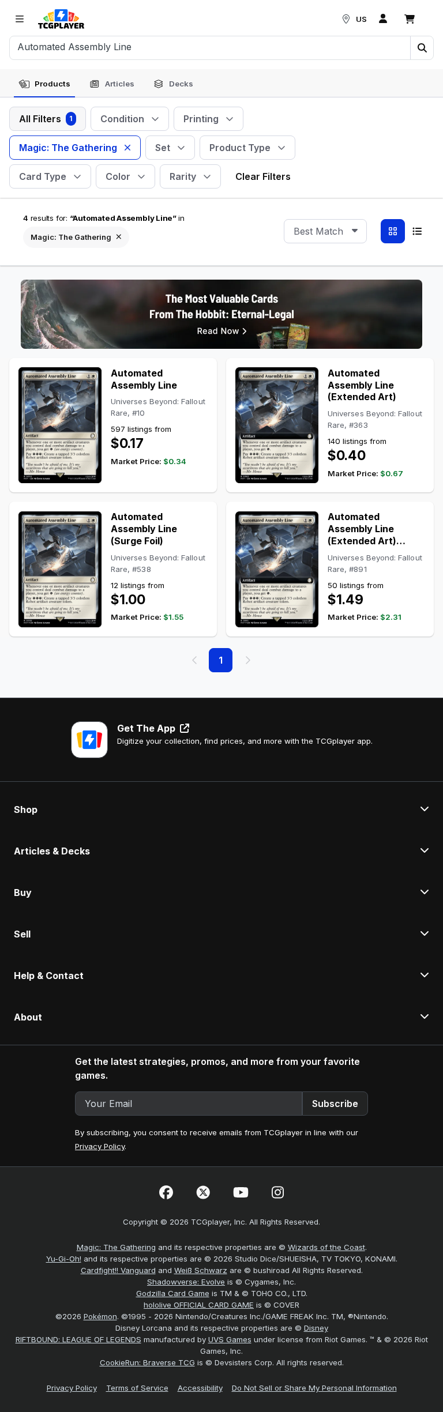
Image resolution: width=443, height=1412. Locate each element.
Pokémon (100, 1316)
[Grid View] (393, 231)
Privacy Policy (100, 1146)
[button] (421, 47)
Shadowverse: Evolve (186, 1281)
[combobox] (325, 231)
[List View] (417, 231)
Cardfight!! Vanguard (118, 1270)
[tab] (44, 84)
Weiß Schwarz (200, 1270)
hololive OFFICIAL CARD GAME (199, 1304)
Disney (316, 1327)
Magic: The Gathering (116, 1247)
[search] (210, 46)
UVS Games (229, 1339)
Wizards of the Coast (326, 1247)
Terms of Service (137, 1387)
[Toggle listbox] (355, 231)
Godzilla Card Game (172, 1293)
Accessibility (200, 1387)
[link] (61, 19)
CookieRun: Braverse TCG (147, 1362)
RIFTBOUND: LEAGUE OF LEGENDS (78, 1339)
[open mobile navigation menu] (19, 19)
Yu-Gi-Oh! (63, 1258)
